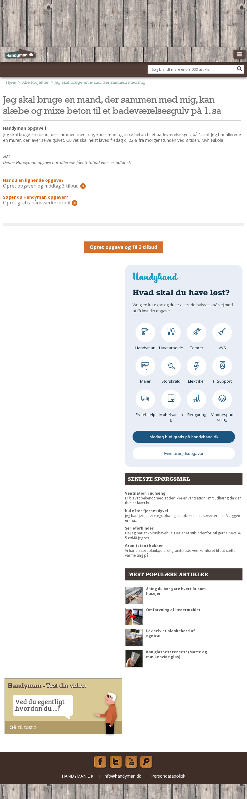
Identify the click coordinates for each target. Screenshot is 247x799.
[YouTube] (131, 762)
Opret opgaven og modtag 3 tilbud (41, 186)
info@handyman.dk (122, 776)
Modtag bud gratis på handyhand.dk (183, 436)
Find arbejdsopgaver (184, 453)
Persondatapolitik (168, 776)
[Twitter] (115, 762)
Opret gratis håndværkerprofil (36, 203)
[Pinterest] (147, 762)
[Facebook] (100, 762)
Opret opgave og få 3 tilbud (123, 247)
